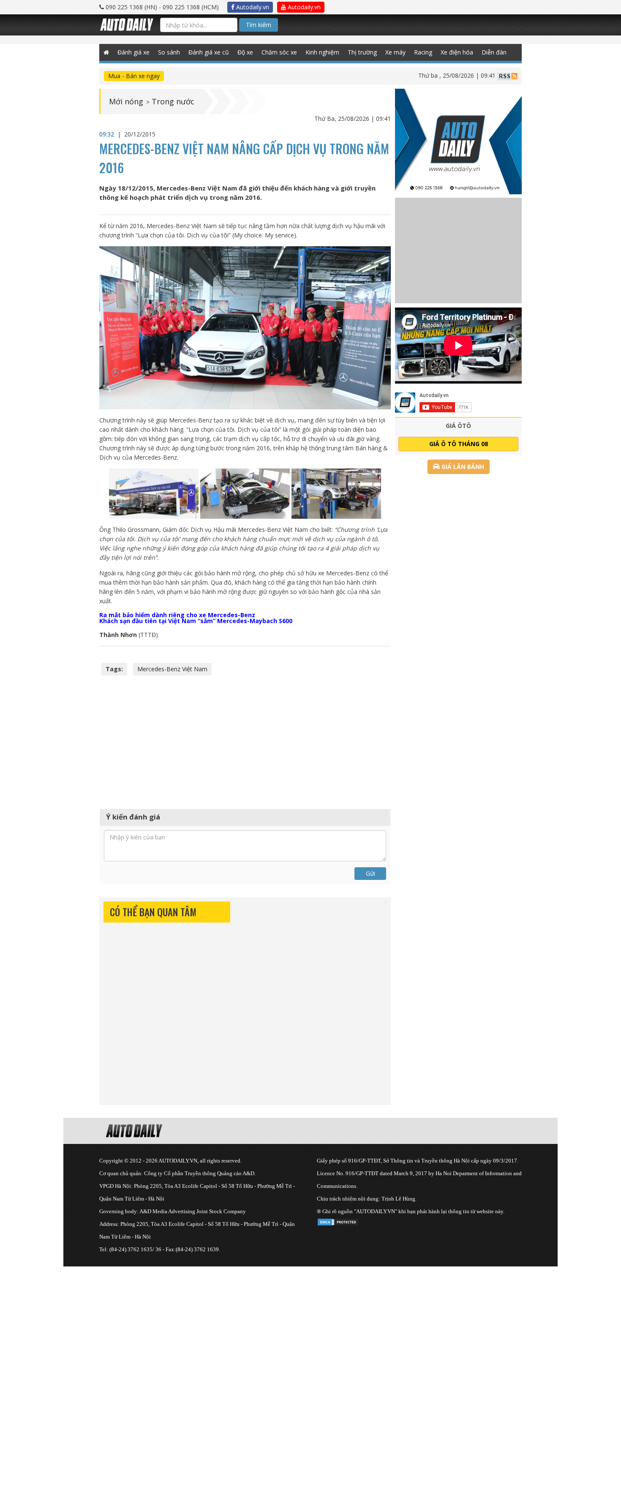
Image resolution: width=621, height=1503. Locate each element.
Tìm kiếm (258, 25)
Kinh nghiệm (322, 52)
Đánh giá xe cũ (208, 52)
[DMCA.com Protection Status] (338, 1220)
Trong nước (173, 101)
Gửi (370, 873)
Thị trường (362, 52)
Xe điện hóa (457, 52)
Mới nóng (126, 101)
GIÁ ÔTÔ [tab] (458, 426)
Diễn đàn (494, 52)
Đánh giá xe (133, 52)
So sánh (169, 52)
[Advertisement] (245, 741)
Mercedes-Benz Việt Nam (172, 669)
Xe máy (395, 52)
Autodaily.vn (251, 7)
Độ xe (245, 52)
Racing (423, 52)
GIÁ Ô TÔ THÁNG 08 (458, 444)
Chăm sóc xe (279, 52)
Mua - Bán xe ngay (134, 76)
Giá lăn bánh (462, 467)
